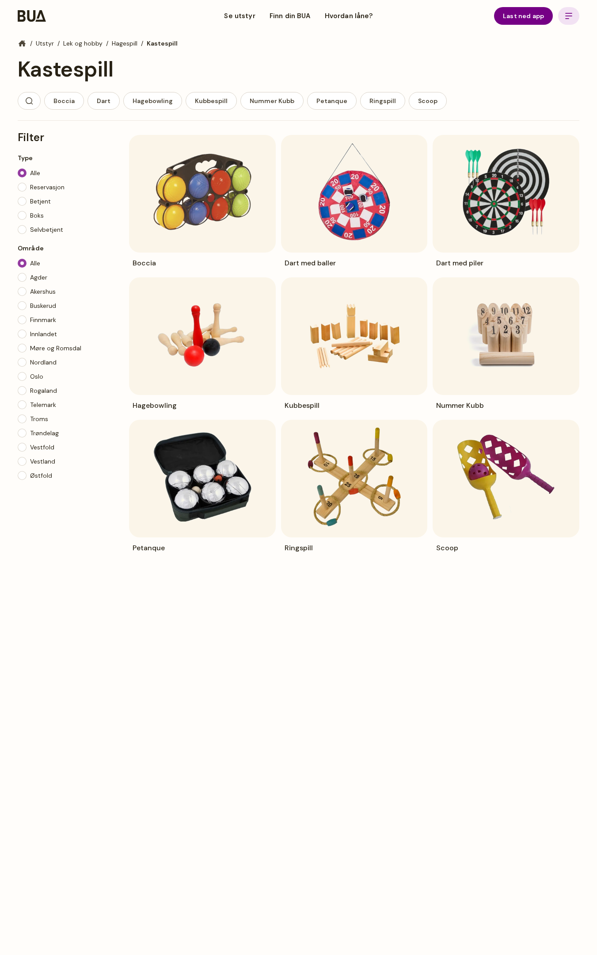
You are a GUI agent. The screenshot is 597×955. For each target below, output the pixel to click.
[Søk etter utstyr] (29, 101)
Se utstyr (239, 16)
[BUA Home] (32, 16)
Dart (103, 101)
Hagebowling (153, 101)
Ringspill (382, 101)
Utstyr (45, 43)
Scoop (427, 101)
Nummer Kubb (272, 101)
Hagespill (124, 43)
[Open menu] (568, 16)
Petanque (331, 101)
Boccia (64, 101)
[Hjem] (22, 43)
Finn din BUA (290, 16)
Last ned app (523, 16)
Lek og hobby (83, 43)
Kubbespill (211, 101)
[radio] (22, 173)
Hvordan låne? (349, 16)
